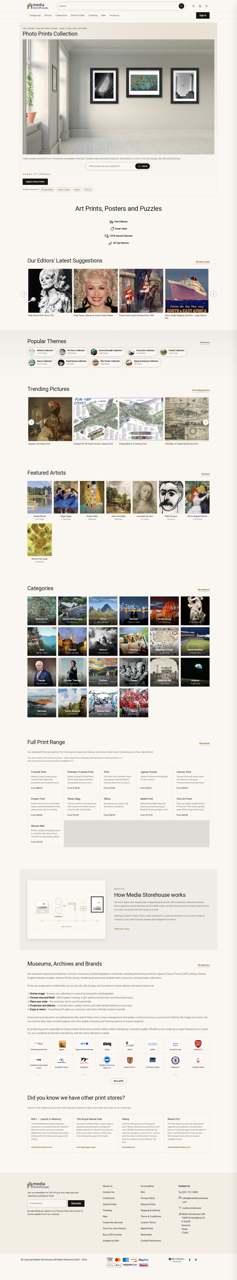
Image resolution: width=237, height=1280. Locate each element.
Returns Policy (148, 1204)
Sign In (203, 15)
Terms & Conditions (151, 1216)
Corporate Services (113, 1222)
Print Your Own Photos (114, 1228)
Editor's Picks (78, 15)
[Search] (181, 6)
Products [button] (114, 15)
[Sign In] (207, 6)
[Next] (213, 294)
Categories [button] (35, 15)
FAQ (143, 1192)
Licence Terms (148, 1222)
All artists (205, 474)
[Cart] (200, 6)
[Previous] (24, 294)
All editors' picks (203, 262)
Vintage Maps (47, 189)
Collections (61, 15)
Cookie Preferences (151, 1240)
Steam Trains (64, 189)
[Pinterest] (196, 1261)
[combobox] (118, 6)
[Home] (40, 6)
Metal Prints (147, 1228)
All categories (204, 590)
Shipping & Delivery (150, 1210)
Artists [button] (48, 15)
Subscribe (76, 1203)
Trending (93, 15)
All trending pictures (201, 390)
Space (77, 189)
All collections (204, 965)
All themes (205, 342)
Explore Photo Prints (35, 181)
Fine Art (87, 189)
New (103, 15)
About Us (107, 1186)
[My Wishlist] (193, 6)
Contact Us (108, 1192)
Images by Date (111, 1240)
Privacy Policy (148, 1198)
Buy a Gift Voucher (112, 1234)
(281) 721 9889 (189, 1192)
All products (204, 743)
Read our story (121, 928)
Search (144, 166)
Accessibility (147, 1186)
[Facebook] (190, 1261)
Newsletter (146, 1234)
